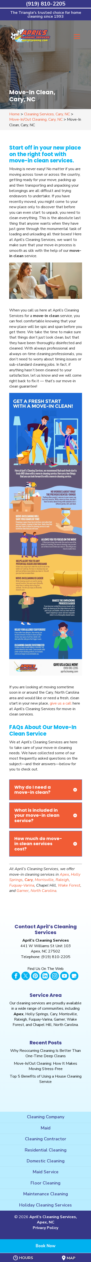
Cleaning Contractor (45, 1139)
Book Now (46, 1246)
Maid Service (45, 1172)
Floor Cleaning (45, 1183)
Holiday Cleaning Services (45, 1205)
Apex (64, 874)
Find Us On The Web (45, 968)
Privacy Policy (45, 1227)
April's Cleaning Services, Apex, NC (53, 1219)
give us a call (61, 703)
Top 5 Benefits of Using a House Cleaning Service (46, 1079)
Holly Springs (36, 1014)
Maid (45, 1128)
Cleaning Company (45, 1117)
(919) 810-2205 (45, 4)
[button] (77, 40)
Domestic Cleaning (46, 1161)
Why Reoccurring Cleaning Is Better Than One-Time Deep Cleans (45, 1053)
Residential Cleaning (45, 1150)
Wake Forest (69, 885)
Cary (29, 879)
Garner (23, 890)
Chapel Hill (42, 1024)
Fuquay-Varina (21, 885)
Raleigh (62, 879)
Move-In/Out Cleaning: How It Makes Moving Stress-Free (45, 1066)
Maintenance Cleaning (45, 1194)
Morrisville (44, 879)
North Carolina (43, 890)
